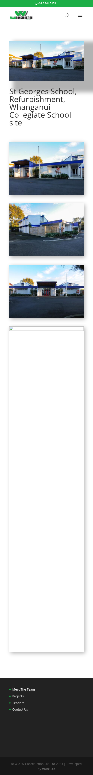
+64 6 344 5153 (46, 3)
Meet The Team (23, 689)
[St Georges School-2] (46, 318)
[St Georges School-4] (46, 652)
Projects (18, 696)
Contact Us (20, 709)
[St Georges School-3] (46, 256)
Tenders (18, 703)
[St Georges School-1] (46, 195)
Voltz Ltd (48, 769)
